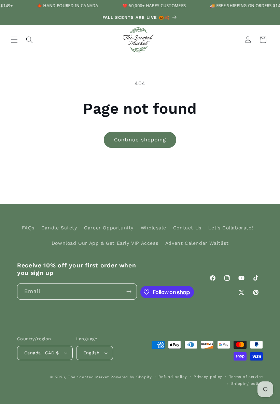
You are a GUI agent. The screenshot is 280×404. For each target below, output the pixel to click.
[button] (14, 39)
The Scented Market (88, 377)
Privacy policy (208, 377)
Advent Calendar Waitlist (196, 243)
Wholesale (153, 227)
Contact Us (187, 227)
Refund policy (172, 377)
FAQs (28, 227)
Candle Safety (59, 227)
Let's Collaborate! (230, 227)
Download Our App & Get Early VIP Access (105, 243)
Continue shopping (140, 140)
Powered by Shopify (131, 377)
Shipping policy (247, 383)
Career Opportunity (109, 227)
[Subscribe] (129, 291)
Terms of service (246, 377)
